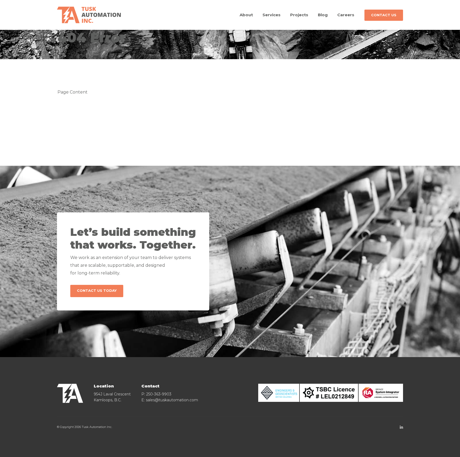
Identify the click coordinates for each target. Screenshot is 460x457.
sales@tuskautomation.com (172, 400)
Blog (323, 14)
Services (271, 14)
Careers (345, 14)
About (246, 14)
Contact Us (383, 15)
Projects (299, 14)
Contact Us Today (97, 290)
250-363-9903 (158, 394)
